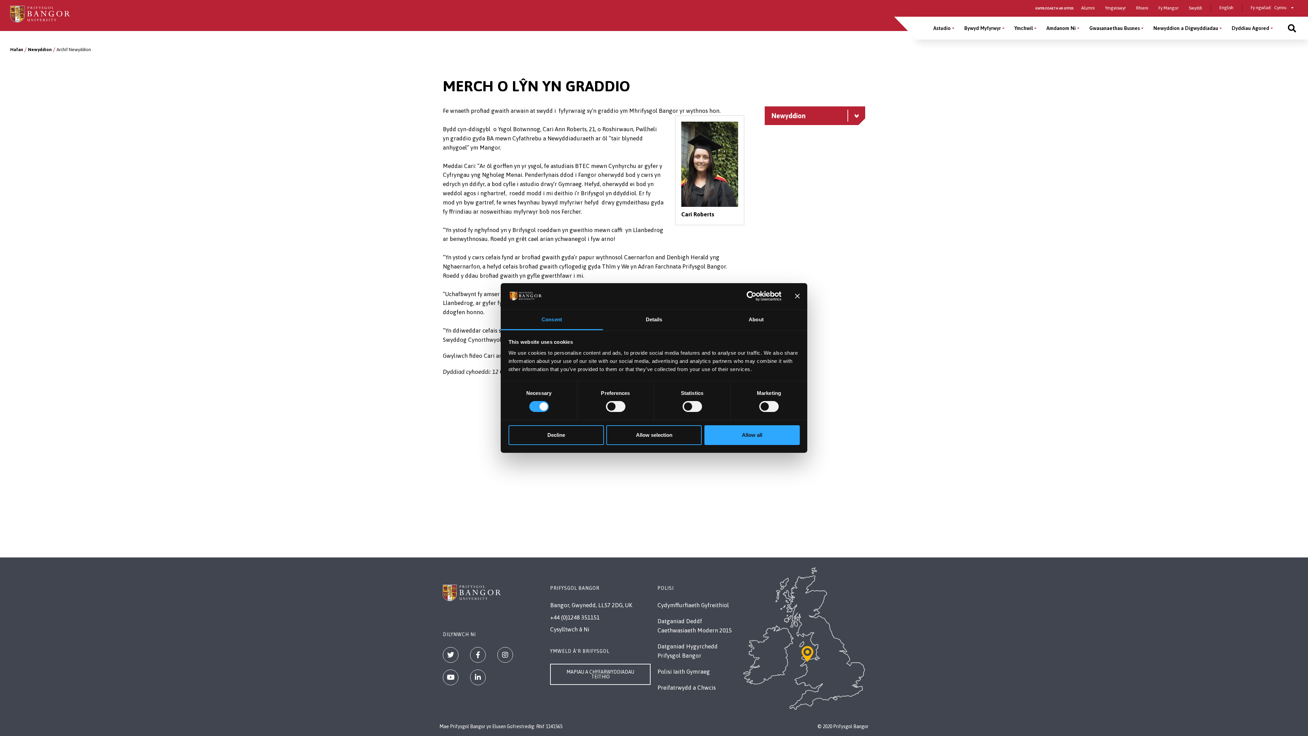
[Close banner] (797, 296)
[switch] (615, 406)
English (1226, 7)
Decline (556, 435)
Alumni (1088, 8)
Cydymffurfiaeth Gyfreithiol (693, 605)
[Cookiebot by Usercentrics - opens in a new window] (751, 296)
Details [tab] (654, 319)
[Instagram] (505, 655)
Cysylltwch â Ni (569, 629)
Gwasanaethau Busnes (1114, 28)
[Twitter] (450, 655)
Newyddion (40, 49)
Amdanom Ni (1061, 28)
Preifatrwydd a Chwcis (686, 687)
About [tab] (756, 319)
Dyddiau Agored (1250, 28)
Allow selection (654, 435)
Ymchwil (1023, 28)
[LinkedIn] (478, 677)
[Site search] (1292, 28)
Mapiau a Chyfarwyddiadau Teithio (600, 674)
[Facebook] (478, 655)
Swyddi (1195, 8)
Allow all (752, 435)
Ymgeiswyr (1115, 8)
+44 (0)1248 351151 (575, 617)
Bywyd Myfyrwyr (982, 28)
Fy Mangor (1168, 8)
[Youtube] (450, 677)
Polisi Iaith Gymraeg (683, 671)
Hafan (16, 49)
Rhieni (1142, 8)
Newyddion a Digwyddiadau (1185, 28)
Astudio (942, 28)
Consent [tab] (552, 319)
